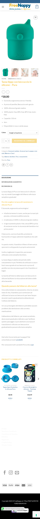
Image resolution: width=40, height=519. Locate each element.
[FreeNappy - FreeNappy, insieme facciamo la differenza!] (20, 7)
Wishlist (5, 437)
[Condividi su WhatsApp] (3, 165)
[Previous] (5, 40)
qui (32, 345)
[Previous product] (7, 92)
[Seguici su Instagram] (11, 473)
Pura (17, 156)
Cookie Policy (7, 442)
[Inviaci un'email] (17, 473)
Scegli (10, 398)
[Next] (35, 40)
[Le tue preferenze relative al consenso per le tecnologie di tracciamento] (36, 515)
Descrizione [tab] (6, 177)
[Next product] (3, 92)
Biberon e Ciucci (14, 79)
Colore (4, 132)
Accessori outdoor (13, 151)
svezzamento (23, 156)
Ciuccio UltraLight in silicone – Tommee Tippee (30, 389)
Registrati (5, 439)
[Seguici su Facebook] (5, 473)
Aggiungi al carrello (24, 141)
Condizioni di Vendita (9, 434)
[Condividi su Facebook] (7, 165)
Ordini (4, 429)
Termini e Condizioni (9, 431)
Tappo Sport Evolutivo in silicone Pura (10, 388)
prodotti (19, 340)
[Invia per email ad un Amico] (11, 165)
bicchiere (12, 156)
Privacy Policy (7, 445)
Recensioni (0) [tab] (7, 186)
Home (4, 79)
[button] (3, 6)
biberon (6, 156)
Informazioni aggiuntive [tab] (12, 182)
